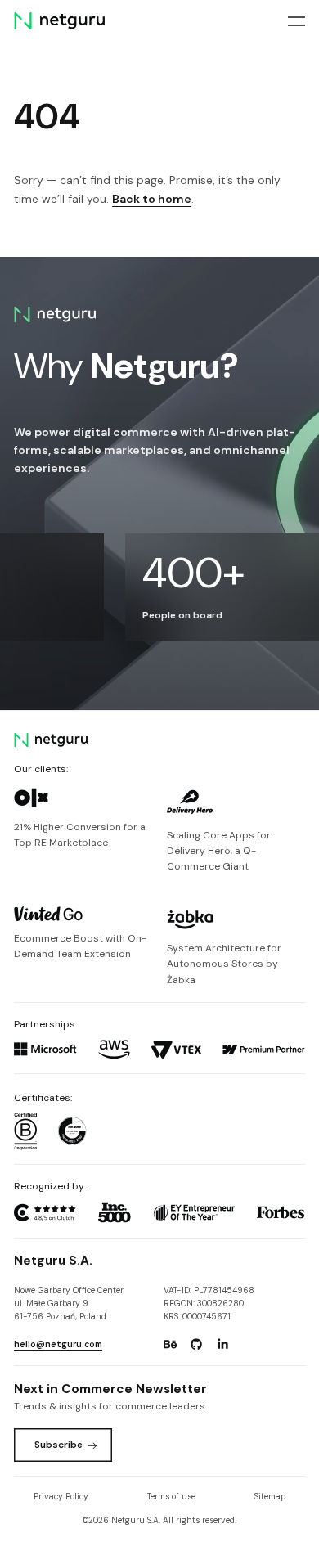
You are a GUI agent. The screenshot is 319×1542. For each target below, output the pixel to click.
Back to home (151, 198)
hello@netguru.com (58, 1344)
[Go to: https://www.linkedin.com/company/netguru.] (223, 1345)
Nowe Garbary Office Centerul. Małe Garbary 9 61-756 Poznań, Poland (69, 1304)
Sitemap (269, 1496)
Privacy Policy (61, 1496)
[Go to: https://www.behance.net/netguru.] (170, 1345)
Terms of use (171, 1496)
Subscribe (58, 1444)
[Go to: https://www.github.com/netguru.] (196, 1345)
